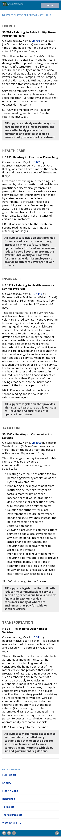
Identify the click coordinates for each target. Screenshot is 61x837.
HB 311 (36, 637)
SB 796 (36, 40)
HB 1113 (37, 294)
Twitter (9, 833)
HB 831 (36, 162)
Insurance (8, 798)
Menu (50, 5)
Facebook (14, 833)
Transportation (12, 814)
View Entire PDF (12, 822)
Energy (6, 783)
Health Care (10, 790)
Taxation (8, 806)
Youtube (4, 833)
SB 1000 (36, 442)
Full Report (9, 775)
